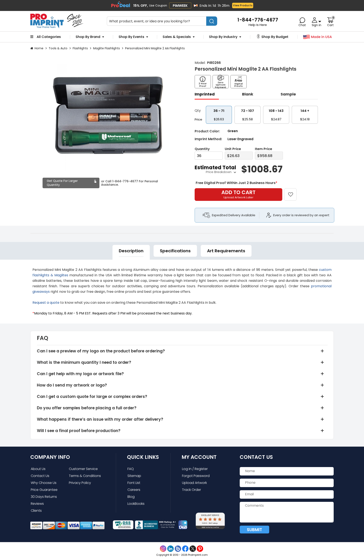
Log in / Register (195, 469)
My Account (199, 457)
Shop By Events (131, 37)
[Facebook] (185, 548)
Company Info (50, 457)
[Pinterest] (200, 548)
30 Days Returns (44, 496)
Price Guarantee (44, 490)
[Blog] (178, 548)
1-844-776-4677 (125, 181)
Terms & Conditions (85, 476)
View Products (242, 5)
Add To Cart (238, 194)
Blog (131, 496)
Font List (133, 483)
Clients (36, 510)
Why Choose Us (43, 483)
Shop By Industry (223, 37)
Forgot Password (196, 476)
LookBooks (136, 503)
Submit (254, 530)
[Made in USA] (317, 37)
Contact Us (40, 476)
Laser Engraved (240, 139)
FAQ (130, 469)
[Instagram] (163, 548)
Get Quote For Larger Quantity (62, 183)
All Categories (49, 37)
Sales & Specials (177, 37)
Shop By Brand (88, 37)
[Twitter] (192, 548)
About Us (38, 469)
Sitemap (134, 476)
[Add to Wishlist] (293, 191)
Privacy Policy (80, 483)
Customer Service (83, 469)
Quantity (202, 148)
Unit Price (233, 148)
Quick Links (143, 457)
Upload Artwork (194, 483)
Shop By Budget (274, 37)
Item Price (263, 148)
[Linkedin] (170, 548)
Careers (133, 490)
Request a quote (45, 302)
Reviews (37, 503)
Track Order (191, 490)
